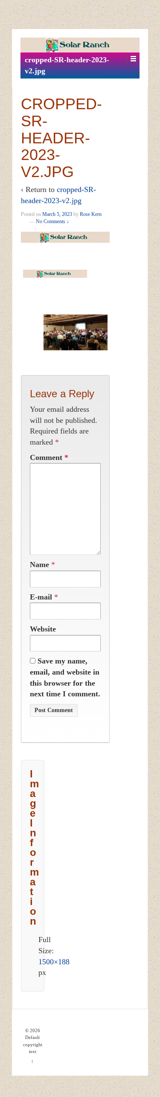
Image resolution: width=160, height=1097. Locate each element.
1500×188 (54, 961)
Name (39, 564)
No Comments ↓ (52, 221)
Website (43, 629)
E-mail (41, 597)
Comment (49, 457)
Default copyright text (32, 1044)
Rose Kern (91, 214)
